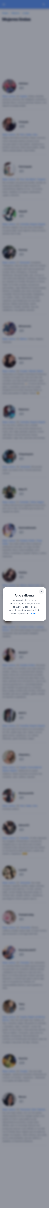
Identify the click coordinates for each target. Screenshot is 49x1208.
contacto (33, 613)
